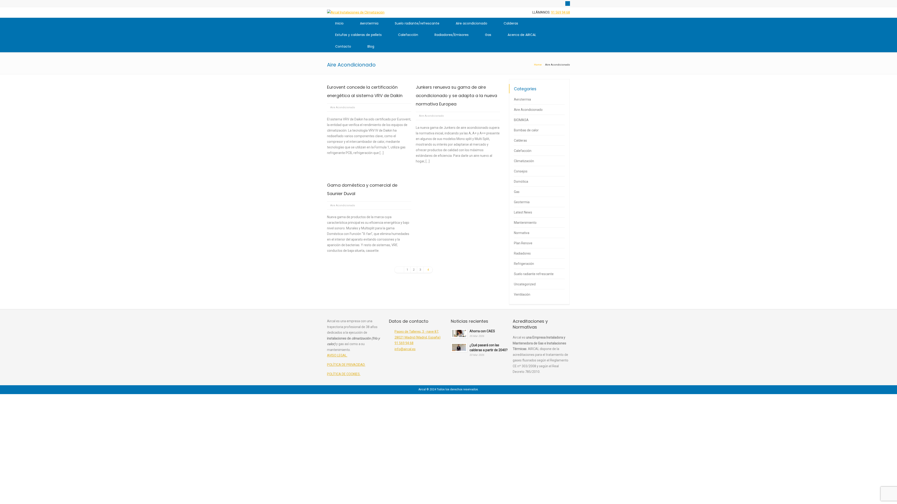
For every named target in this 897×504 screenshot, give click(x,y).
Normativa (521, 233)
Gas (488, 34)
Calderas (511, 23)
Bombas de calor (526, 130)
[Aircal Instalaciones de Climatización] (355, 12)
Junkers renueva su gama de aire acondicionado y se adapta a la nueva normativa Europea (456, 95)
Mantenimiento (525, 222)
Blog (370, 46)
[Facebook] (567, 3)
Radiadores (522, 253)
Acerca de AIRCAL (522, 34)
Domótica (521, 181)
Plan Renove (523, 243)
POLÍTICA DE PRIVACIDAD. (346, 365)
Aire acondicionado (471, 23)
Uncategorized (525, 284)
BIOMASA (521, 120)
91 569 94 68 (560, 12)
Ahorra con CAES (482, 331)
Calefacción (408, 34)
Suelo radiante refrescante (534, 274)
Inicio (339, 23)
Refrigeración (524, 264)
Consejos (520, 171)
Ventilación (522, 294)
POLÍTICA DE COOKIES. (343, 374)
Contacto (343, 46)
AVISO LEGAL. (337, 355)
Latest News (523, 212)
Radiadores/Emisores (451, 34)
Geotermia (522, 202)
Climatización (524, 161)
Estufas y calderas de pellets (358, 34)
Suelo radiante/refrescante (417, 23)
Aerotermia (369, 23)
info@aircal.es (405, 349)
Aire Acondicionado (342, 107)
